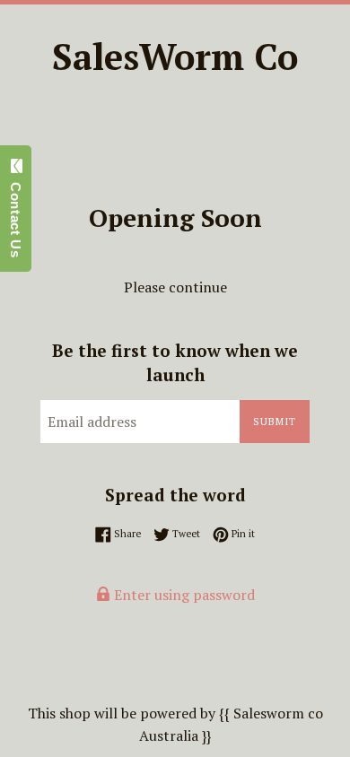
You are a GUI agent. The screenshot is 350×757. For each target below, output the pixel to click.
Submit (274, 421)
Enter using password (182, 595)
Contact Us (15, 215)
